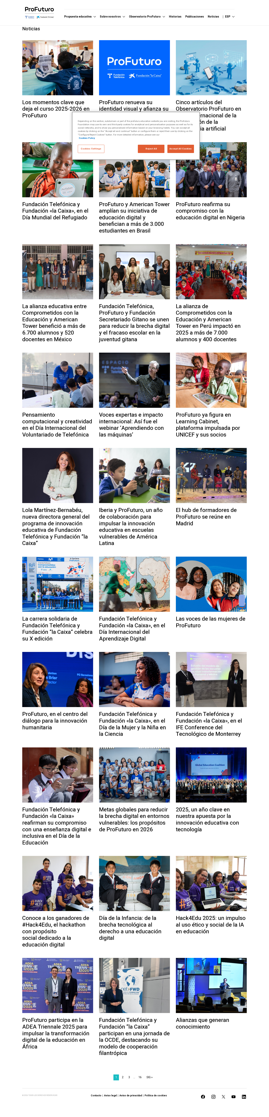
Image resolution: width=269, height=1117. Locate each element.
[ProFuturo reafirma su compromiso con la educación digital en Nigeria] (211, 169)
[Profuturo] (39, 13)
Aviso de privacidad (130, 1095)
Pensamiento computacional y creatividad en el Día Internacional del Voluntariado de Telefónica (57, 425)
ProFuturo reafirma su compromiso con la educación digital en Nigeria (210, 211)
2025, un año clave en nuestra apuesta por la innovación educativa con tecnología (207, 819)
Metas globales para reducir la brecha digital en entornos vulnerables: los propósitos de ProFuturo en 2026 (134, 819)
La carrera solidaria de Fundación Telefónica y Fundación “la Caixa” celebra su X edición (57, 629)
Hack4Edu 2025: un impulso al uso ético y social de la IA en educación (211, 925)
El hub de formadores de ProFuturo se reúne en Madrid (206, 517)
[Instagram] (213, 1096)
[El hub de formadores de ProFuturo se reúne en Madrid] (211, 475)
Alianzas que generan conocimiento (202, 1023)
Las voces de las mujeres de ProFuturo (210, 622)
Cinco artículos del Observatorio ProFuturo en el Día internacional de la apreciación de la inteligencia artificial (208, 115)
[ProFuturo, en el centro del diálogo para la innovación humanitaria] (57, 679)
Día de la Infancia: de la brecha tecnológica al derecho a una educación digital (130, 928)
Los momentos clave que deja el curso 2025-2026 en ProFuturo (56, 109)
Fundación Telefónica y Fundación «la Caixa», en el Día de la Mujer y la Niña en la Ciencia (132, 724)
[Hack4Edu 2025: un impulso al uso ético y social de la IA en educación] (211, 883)
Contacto (96, 1095)
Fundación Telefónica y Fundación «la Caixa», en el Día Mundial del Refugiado (55, 211)
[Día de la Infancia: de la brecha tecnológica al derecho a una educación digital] (134, 883)
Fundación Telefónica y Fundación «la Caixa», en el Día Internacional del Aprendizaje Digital (132, 629)
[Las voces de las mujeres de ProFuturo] (211, 584)
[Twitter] (223, 1097)
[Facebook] (203, 1096)
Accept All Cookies (181, 148)
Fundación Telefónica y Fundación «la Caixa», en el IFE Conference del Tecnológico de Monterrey (209, 724)
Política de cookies (156, 1095)
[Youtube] (233, 1096)
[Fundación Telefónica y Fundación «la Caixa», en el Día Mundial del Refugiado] (57, 169)
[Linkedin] (244, 1096)
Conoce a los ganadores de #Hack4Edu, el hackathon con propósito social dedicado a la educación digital (55, 931)
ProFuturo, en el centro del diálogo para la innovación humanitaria (55, 721)
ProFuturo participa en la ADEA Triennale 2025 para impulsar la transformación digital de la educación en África (55, 1033)
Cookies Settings (91, 148)
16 (140, 1077)
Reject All (151, 148)
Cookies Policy (87, 138)
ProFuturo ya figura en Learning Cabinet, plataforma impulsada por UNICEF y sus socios (208, 425)
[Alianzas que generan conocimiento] (211, 985)
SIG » (150, 1077)
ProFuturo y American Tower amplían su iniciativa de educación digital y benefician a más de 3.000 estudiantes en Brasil (134, 217)
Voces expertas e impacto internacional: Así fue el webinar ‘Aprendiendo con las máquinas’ (131, 425)
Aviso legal (110, 1095)
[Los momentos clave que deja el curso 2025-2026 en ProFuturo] (57, 67)
